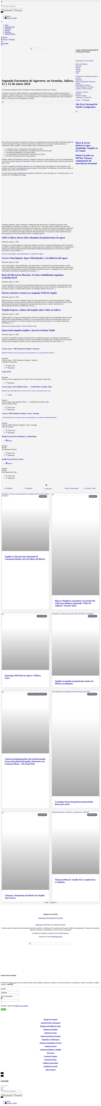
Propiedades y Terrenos (83, 85)
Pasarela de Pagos (50, 1060)
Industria (78, 94)
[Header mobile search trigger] (2, 45)
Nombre (3, 989)
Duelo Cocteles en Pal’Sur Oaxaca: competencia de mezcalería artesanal (86, 159)
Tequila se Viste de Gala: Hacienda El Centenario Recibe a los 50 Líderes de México (25, 557)
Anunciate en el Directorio (50, 1039)
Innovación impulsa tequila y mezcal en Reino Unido (28, 330)
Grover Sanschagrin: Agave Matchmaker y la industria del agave (35, 258)
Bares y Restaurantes (82, 81)
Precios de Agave (81, 95)
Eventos (7, 30)
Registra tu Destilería (50, 1029)
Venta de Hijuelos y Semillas (85, 87)
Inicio (6, 25)
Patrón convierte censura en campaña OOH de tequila (29, 293)
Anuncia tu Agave (50, 1046)
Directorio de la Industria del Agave (87, 76)
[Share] (3, 1085)
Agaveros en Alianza (49, 90)
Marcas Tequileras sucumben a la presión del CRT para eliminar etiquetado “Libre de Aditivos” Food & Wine (75, 603)
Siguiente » (53, 902)
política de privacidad (21, 1006)
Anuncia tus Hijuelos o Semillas (50, 1049)
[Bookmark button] (7, 368)
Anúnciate (4, 37)
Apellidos (4, 992)
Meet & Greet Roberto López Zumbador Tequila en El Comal (87, 147)
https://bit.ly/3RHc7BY (19, 170)
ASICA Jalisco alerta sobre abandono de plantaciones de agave (33, 237)
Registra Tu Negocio (50, 1019)
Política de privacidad (50, 1063)
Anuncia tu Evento (50, 1033)
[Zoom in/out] (7, 1085)
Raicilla (78, 69)
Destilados (8, 28)
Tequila (78, 71)
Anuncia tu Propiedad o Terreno (50, 1043)
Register (12, 39)
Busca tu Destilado (81, 64)
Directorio (8, 32)
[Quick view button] (7, 366)
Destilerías (79, 80)
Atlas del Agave (10, 27)
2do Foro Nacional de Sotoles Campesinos (86, 105)
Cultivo (79, 100)
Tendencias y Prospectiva (83, 97)
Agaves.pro (38, 925)
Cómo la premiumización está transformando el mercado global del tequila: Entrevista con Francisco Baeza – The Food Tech (25, 761)
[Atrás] (1, 1087)
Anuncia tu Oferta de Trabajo (51, 1036)
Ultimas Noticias (10, 34)
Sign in (5, 39)
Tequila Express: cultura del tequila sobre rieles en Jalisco (31, 310)
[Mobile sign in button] (2, 41)
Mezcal (78, 67)
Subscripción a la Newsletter (84, 61)
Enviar (3, 1009)
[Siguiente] (3, 1087)
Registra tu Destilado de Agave (50, 1026)
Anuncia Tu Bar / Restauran (50, 1023)
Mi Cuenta (50, 1053)
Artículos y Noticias (82, 92)
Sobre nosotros (51, 1070)
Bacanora (79, 66)
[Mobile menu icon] (50, 2)
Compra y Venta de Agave (84, 89)
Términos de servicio (50, 1066)
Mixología (86, 100)
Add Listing (4, 43)
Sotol (77, 73)
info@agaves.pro (56, 936)
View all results (7, 10)
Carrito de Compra (50, 1056)
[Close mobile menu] (2, 22)
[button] (77, 56)
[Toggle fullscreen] (5, 1085)
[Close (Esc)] (1, 1085)
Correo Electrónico (7, 996)
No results (19, 10)
